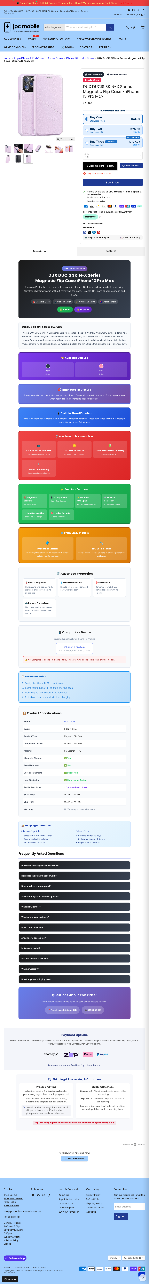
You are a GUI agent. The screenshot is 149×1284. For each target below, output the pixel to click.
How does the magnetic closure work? (40, 865)
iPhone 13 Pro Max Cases (80, 58)
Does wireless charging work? (36, 886)
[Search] (110, 27)
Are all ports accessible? (33, 938)
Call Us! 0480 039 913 (13, 11)
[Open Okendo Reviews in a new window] (134, 1144)
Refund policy (39, 1267)
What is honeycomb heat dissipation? (40, 896)
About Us (91, 1211)
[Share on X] (89, 232)
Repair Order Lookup (69, 1199)
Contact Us (9, 13)
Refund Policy (93, 1199)
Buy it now (112, 182)
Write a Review (77, 1159)
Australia (135, 14)
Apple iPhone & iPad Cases (29, 58)
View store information (96, 201)
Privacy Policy (93, 1194)
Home (7, 58)
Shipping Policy (94, 1203)
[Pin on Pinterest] (98, 232)
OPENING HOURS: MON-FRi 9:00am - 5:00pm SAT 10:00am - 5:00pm (57, 11)
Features (111, 251)
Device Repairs (66, 1207)
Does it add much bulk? (33, 927)
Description (40, 251)
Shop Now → (113, 3)
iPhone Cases (55, 58)
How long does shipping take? (36, 979)
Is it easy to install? (30, 948)
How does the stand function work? (39, 875)
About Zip (64, 1194)
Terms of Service (95, 1207)
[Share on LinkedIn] (94, 232)
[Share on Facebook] (84, 232)
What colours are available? (35, 917)
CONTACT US (66, 1203)
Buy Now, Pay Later (69, 1211)
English (116, 14)
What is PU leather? (31, 906)
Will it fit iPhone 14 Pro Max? (35, 958)
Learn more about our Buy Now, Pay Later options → (74, 1065)
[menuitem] (13, 39)
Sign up (121, 1216)
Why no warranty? (30, 969)
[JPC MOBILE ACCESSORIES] (22, 27)
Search (7, 1267)
